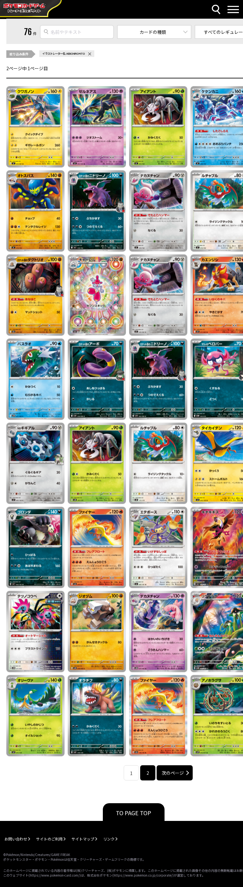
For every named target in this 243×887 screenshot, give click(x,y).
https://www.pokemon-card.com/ (54, 875)
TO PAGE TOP (133, 813)
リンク (109, 838)
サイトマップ (83, 838)
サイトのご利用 (49, 838)
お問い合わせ (15, 838)
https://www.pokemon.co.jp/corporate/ (143, 875)
